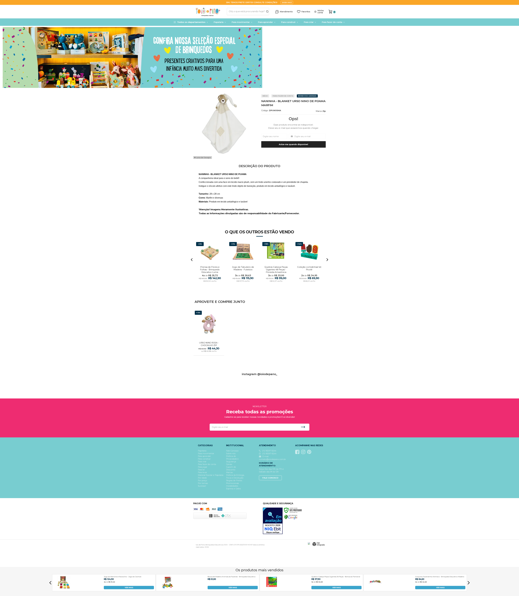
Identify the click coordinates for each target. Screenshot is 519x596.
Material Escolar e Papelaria (210, 475)
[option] (259, 57)
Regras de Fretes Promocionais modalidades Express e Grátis (234, 484)
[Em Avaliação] (273, 521)
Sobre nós (230, 453)
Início (265, 96)
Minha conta (320, 12)
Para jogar (202, 467)
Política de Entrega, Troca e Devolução (235, 476)
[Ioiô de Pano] (209, 11)
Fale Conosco (232, 451)
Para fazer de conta (283, 96)
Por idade (202, 478)
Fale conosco (270, 478)
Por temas (203, 483)
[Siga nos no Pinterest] (310, 452)
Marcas (229, 472)
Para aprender (204, 456)
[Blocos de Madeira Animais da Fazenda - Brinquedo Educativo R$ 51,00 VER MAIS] (167, 588)
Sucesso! (202, 486)
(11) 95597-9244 (269, 451)
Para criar (202, 461)
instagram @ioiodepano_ (259, 374)
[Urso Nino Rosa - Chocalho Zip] (208, 332)
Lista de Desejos (203, 157)
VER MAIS (129, 588)
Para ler (201, 469)
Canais (229, 464)
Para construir (204, 459)
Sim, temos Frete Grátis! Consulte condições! (252, 2)
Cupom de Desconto (231, 468)
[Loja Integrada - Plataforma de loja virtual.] (318, 544)
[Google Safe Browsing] (290, 517)
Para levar (202, 472)
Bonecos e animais (307, 96)
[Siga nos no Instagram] (304, 452)
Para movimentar (206, 453)
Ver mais (209, 353)
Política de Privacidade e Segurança (232, 459)
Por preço (202, 480)
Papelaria (202, 451)
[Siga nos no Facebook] (298, 452)
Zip (324, 111)
